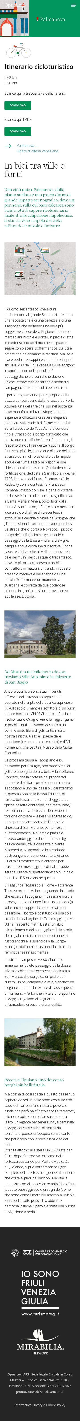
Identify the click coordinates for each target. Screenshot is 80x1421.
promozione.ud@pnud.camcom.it (40, 1391)
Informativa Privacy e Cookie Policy (40, 1405)
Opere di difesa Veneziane (37, 151)
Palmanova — (28, 145)
